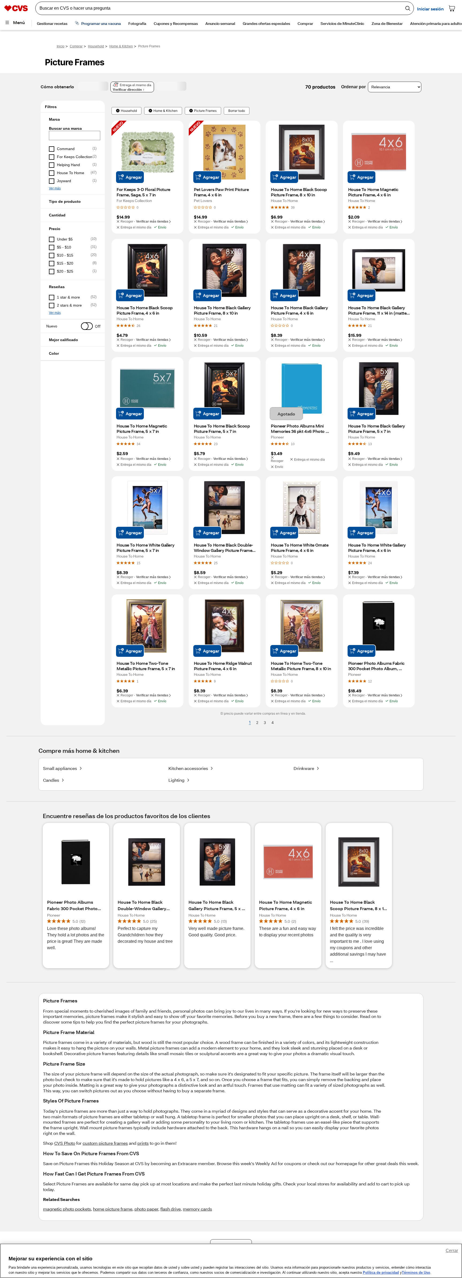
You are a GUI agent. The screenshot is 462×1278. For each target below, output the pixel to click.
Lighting (176, 780)
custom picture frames (105, 1143)
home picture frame (112, 1209)
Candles (51, 780)
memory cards (197, 1209)
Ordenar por (353, 87)
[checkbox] (73, 149)
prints (143, 1143)
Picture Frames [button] (205, 111)
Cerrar (452, 1250)
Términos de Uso (416, 1273)
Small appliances (60, 768)
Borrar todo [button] (236, 111)
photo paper (146, 1209)
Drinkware (304, 768)
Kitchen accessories (188, 768)
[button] (73, 119)
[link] (293, 207)
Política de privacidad (381, 1273)
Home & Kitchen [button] (165, 111)
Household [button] (129, 111)
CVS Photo (64, 1143)
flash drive (170, 1209)
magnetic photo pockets (67, 1209)
